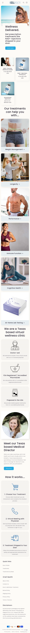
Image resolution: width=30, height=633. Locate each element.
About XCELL (6, 581)
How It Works (6, 565)
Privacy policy (7, 631)
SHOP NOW (10, 48)
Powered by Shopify (16, 629)
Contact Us (6, 584)
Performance (14, 219)
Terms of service (15, 631)
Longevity (14, 184)
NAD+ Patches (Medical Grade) (8, 69)
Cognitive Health (14, 288)
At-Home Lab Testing (14, 323)
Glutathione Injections (7, 98)
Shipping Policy (7, 593)
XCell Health (9, 629)
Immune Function (14, 253)
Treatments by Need (8, 571)
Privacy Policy (6, 596)
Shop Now (9, 468)
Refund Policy (6, 590)
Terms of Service (7, 600)
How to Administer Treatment (10, 587)
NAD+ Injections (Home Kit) (22, 74)
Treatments (6, 568)
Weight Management (14, 149)
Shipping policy (23, 631)
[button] (2, 2)
